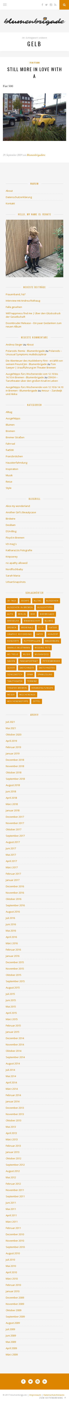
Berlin (22, 614)
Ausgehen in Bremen (20, 607)
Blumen (10, 424)
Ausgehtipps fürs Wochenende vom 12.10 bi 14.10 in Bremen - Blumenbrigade (34, 388)
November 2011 (15, 1190)
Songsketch (14, 674)
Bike (32, 614)
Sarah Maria (13, 575)
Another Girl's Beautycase (21, 512)
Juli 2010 (10, 1259)
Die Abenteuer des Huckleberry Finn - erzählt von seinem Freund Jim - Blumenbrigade (34, 362)
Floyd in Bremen (15, 537)
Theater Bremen (17, 688)
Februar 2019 (13, 747)
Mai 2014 (11, 1076)
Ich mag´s (11, 544)
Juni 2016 (11, 924)
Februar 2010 (13, 1285)
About (9, 190)
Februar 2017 (13, 873)
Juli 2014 (10, 1070)
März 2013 (12, 1139)
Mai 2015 (11, 1006)
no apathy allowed (16, 563)
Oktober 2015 (13, 975)
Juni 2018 (11, 791)
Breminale (27, 627)
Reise (9, 481)
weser (11, 694)
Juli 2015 (10, 994)
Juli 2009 (10, 1329)
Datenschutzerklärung (19, 197)
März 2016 (12, 943)
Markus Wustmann (18, 647)
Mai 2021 (11, 728)
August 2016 (13, 911)
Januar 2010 (12, 1291)
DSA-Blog (11, 531)
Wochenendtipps (17, 701)
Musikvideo (42, 654)
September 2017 (15, 835)
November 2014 (15, 1044)
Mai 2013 (11, 1126)
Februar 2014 (13, 1095)
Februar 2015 (13, 1025)
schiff (11, 667)
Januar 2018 (12, 810)
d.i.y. (41, 627)
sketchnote (27, 667)
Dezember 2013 (15, 1107)
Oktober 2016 (13, 899)
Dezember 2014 (15, 1038)
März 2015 (12, 1019)
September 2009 (15, 1316)
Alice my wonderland (18, 506)
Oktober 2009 (13, 1310)
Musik (9, 475)
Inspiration (12, 469)
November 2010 (15, 1240)
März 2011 (12, 1221)
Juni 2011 (11, 1202)
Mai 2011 (11, 1209)
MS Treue (12, 654)
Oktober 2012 (13, 1158)
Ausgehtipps (13, 418)
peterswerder (51, 661)
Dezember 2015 (15, 962)
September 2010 (15, 1247)
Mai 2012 (11, 1177)
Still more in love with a (34, 72)
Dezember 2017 (15, 816)
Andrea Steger (14, 344)
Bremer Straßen (15, 437)
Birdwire (10, 518)
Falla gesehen (14, 307)
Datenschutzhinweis (54, 1394)
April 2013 (11, 1133)
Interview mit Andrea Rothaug (23, 300)
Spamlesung (45, 674)
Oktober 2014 (13, 1051)
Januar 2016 (12, 956)
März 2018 (12, 804)
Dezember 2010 (15, 1234)
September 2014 (15, 1057)
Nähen (11, 661)
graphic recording (19, 634)
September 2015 (15, 981)
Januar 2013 (12, 1152)
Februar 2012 (13, 1183)
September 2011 (15, 1196)
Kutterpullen (32, 641)
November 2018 (15, 766)
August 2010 (13, 1253)
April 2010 (11, 1272)
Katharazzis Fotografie (19, 550)
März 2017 (12, 867)
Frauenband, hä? (15, 294)
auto (10, 614)
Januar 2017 (12, 880)
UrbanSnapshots (16, 582)
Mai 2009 (11, 1342)
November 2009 (15, 1304)
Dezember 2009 (15, 1297)
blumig (49, 620)
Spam (30, 674)
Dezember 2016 (15, 886)
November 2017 (15, 823)
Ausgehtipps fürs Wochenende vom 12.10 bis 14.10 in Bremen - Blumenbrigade (32, 375)
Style (9, 488)
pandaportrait (29, 661)
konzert (53, 634)
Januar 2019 (12, 753)
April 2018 (11, 797)
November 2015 (15, 968)
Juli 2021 (10, 722)
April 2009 (11, 1348)
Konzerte (13, 641)
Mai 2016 (11, 930)
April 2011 (11, 1215)
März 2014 (12, 1088)
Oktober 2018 (13, 772)
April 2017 (11, 861)
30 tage (11, 600)
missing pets (42, 647)
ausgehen (52, 600)
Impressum (35, 1394)
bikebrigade (47, 614)
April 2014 (11, 1082)
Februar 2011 (13, 1228)
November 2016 (15, 892)
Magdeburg (52, 641)
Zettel (36, 701)
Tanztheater (15, 681)
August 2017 (13, 842)
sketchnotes (47, 667)
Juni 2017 (11, 848)
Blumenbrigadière (36, 155)
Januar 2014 (12, 1101)
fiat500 (34, 62)
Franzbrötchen (14, 456)
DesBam (11, 525)
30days (25, 600)
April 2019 (11, 741)
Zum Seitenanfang (51, 1397)
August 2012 (13, 1171)
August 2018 (13, 785)
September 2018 (15, 778)
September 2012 (15, 1164)
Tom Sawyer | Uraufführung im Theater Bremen (31, 365)
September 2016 (15, 905)
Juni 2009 (11, 1335)
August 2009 (13, 1323)
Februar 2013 (13, 1145)
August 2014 (13, 1063)
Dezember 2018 (15, 760)
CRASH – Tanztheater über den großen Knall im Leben (32, 379)
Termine (32, 681)
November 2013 (15, 1114)
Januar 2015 (12, 1032)
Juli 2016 (10, 918)
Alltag (9, 412)
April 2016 (11, 937)
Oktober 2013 (13, 1120)
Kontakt (10, 203)
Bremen (10, 431)
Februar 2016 (13, 949)
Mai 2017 (11, 854)
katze (39, 634)
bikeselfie (13, 620)
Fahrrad (10, 443)
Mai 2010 (11, 1266)
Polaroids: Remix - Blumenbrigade (25, 351)
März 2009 (12, 1354)
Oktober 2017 (13, 829)
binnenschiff (32, 620)
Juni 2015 (11, 1000)
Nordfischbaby (14, 569)
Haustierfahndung (16, 462)
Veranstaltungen (42, 688)
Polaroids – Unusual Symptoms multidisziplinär (34, 352)
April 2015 (11, 1013)
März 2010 (12, 1278)
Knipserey (12, 556)
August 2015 (13, 987)
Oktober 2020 (13, 734)
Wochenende (27, 694)
